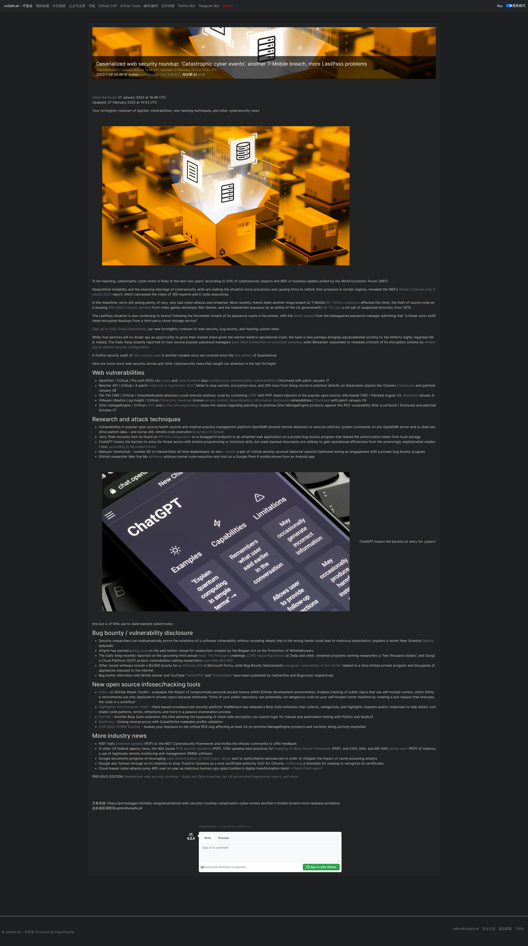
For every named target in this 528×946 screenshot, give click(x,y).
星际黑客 (505, 929)
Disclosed (407, 385)
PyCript (105, 717)
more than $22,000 (218, 660)
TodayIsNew (222, 675)
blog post (141, 650)
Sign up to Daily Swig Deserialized (119, 329)
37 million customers (343, 302)
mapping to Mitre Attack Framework (302, 748)
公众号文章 (77, 6)
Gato (102, 692)
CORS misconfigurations (266, 655)
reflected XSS (192, 665)
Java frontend (189, 380)
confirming (293, 763)
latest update (304, 316)
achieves (156, 456)
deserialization (241, 400)
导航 (92, 6)
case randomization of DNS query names (199, 758)
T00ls (519, 929)
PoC (151, 405)
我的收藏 (42, 6)
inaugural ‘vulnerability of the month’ (312, 665)
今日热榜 (59, 6)
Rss (499, 6)
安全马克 (488, 929)
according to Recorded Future (132, 447)
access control (216, 400)
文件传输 (167, 6)
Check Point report (307, 768)
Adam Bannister (104, 97)
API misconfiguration (174, 437)
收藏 (201, 74)
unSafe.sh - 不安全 (18, 6)
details (230, 451)
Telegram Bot (208, 6)
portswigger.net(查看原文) (161, 74)
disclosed (410, 395)
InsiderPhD (195, 675)
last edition (243, 355)
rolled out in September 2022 (171, 385)
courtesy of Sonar (208, 432)
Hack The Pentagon (213, 655)
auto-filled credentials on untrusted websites (267, 342)
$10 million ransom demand (129, 307)
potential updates (129, 743)
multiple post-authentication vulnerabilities (242, 380)
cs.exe (166, 380)
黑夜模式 (519, 6)
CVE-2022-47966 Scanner (119, 727)
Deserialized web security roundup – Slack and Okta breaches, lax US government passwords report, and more (211, 776)
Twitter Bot (186, 6)
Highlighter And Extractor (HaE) (124, 707)
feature (428, 641)
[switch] (509, 5)
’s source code (147, 355)
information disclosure (271, 400)
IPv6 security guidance (193, 748)
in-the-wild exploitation (181, 405)
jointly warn (398, 748)
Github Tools (130, 6)
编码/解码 (151, 6)
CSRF (252, 395)
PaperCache (64, 932)
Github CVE (108, 6)
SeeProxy (106, 722)
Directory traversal (176, 400)
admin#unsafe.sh (466, 929)
